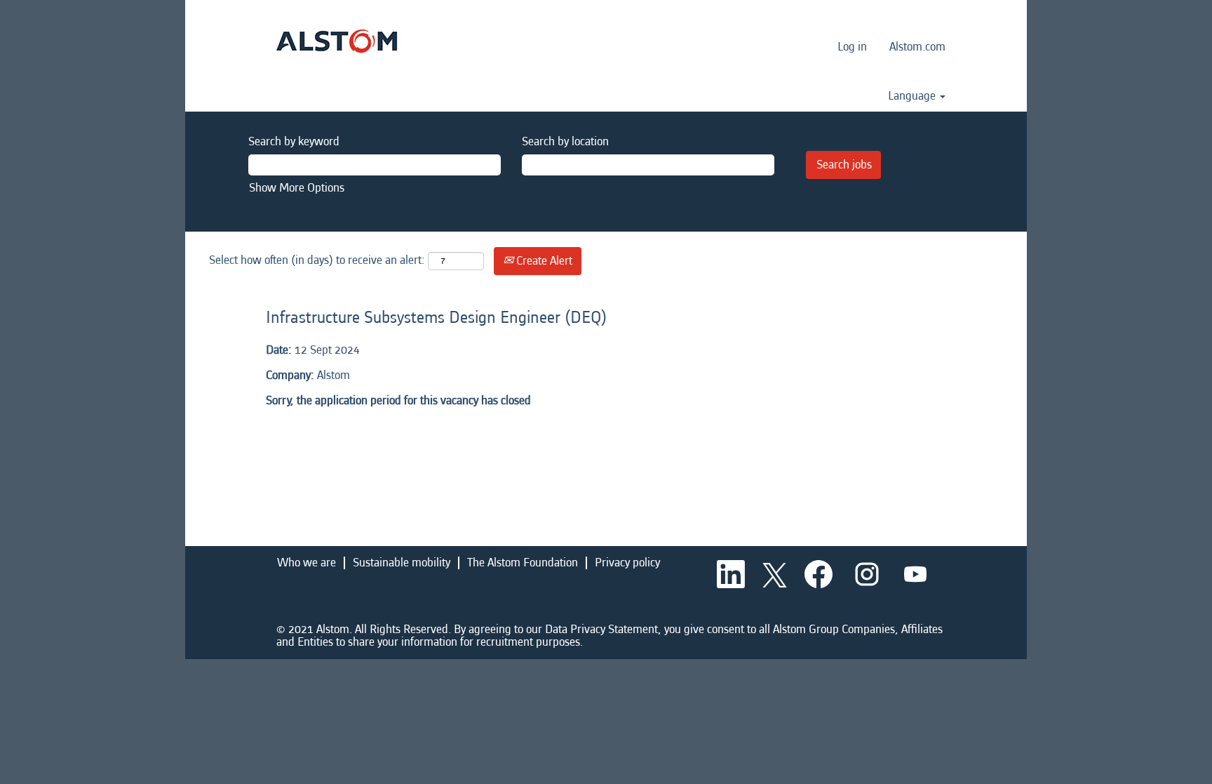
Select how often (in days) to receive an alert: (317, 260)
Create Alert (542, 261)
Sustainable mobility (401, 562)
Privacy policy (627, 562)
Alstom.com (917, 46)
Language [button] (913, 96)
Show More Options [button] (296, 188)
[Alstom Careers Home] (337, 41)
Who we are (306, 562)
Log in (852, 46)
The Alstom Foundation (522, 562)
